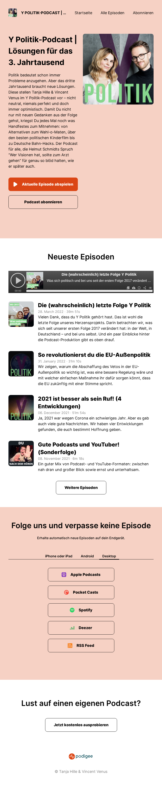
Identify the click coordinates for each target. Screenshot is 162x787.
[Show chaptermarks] (128, 287)
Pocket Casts (85, 592)
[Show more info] (139, 287)
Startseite (83, 13)
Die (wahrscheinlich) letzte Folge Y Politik (99, 274)
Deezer (85, 628)
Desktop (109, 556)
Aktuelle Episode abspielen (47, 184)
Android (87, 556)
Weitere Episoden (81, 487)
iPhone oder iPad (58, 556)
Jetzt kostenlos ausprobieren (81, 725)
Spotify (85, 610)
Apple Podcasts (85, 574)
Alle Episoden (112, 13)
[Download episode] (133, 287)
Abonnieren (143, 13)
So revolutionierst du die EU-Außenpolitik (94, 354)
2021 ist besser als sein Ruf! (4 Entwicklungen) (80, 402)
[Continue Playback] (18, 280)
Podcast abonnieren (43, 202)
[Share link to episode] (144, 287)
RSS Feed (85, 645)
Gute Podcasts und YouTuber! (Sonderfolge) (78, 448)
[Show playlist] (150, 287)
